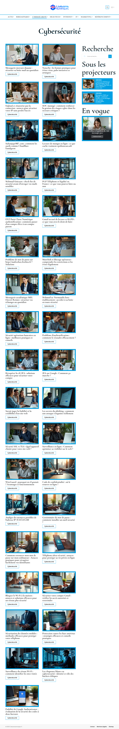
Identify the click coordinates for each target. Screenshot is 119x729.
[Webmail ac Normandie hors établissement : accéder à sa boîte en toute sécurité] (59, 284)
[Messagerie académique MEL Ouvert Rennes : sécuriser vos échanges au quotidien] (22, 284)
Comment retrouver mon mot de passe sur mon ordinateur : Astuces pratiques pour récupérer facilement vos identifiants (21, 559)
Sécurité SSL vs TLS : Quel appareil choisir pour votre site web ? (22, 447)
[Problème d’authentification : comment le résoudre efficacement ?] (59, 322)
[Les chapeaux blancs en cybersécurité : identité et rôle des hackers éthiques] (59, 658)
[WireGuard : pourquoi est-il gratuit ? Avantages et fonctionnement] (22, 469)
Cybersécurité (12, 74)
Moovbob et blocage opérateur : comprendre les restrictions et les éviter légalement (57, 262)
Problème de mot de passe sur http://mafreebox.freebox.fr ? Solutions (19, 262)
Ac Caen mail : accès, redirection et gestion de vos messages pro (97, 131)
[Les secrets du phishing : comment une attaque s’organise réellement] (59, 398)
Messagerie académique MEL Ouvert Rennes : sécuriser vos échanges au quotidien (19, 300)
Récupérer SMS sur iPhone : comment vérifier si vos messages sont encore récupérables (103, 98)
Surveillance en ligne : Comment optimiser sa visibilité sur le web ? (57, 447)
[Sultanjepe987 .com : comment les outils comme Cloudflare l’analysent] (22, 130)
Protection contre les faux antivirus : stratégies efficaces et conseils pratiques (58, 636)
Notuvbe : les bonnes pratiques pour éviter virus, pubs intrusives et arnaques (59, 70)
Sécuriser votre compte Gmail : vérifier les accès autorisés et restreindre (56, 598)
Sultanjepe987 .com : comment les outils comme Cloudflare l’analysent (21, 146)
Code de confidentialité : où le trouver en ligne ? (56, 483)
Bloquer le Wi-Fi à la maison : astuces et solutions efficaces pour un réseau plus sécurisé (21, 598)
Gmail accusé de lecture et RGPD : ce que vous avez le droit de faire (58, 220)
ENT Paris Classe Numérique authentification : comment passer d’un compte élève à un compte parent (21, 223)
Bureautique (97, 136)
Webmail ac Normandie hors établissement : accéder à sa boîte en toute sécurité (57, 300)
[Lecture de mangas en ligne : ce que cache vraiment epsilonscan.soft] (59, 130)
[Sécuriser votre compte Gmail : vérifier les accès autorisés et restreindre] (59, 582)
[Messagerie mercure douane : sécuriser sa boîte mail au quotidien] (22, 55)
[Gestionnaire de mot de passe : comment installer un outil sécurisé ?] (59, 504)
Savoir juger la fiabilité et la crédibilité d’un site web (18, 412)
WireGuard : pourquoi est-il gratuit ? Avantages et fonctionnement (22, 483)
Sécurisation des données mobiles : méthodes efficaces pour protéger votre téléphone (21, 636)
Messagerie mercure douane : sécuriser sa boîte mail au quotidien (21, 69)
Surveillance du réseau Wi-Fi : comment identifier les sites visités (21, 672)
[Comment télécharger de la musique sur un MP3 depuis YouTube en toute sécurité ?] (88, 83)
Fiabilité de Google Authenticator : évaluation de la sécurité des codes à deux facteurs (22, 711)
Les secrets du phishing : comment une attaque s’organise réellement (58, 412)
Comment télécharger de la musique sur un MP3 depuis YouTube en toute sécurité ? (103, 84)
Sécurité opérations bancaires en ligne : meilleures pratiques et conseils (20, 337)
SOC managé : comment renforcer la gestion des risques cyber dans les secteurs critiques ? (58, 108)
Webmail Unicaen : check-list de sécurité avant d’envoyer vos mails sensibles (21, 184)
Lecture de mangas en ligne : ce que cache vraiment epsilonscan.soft (58, 144)
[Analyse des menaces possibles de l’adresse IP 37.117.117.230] (22, 504)
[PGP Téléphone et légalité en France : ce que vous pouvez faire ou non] (59, 168)
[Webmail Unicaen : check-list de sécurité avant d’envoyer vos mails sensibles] (22, 168)
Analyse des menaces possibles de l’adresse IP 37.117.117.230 (20, 518)
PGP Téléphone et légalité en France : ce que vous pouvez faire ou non (59, 184)
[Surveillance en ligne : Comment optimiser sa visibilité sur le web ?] (59, 433)
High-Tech (98, 93)
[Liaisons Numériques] (59, 7)
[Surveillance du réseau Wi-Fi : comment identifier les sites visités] (22, 658)
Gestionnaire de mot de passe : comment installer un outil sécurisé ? (58, 520)
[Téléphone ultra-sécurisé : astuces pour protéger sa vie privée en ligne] (59, 542)
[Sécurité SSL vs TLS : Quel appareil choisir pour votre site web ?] (22, 433)
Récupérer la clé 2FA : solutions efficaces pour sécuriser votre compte (20, 375)
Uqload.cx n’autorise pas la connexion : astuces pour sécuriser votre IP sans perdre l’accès (21, 108)
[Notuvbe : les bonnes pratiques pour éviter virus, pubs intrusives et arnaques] (59, 55)
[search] (107, 7)
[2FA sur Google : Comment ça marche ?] (59, 360)
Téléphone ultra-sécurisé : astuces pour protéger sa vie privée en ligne (58, 556)
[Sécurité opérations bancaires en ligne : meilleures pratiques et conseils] (22, 322)
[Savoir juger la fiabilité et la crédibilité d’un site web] (22, 398)
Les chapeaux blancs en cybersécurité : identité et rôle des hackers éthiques (57, 674)
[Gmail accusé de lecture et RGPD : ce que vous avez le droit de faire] (59, 206)
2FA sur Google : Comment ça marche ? (56, 374)
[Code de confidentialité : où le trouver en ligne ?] (59, 469)
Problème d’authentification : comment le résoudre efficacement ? (59, 336)
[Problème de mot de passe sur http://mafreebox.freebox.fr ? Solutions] (22, 246)
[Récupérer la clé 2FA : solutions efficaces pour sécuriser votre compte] (22, 360)
